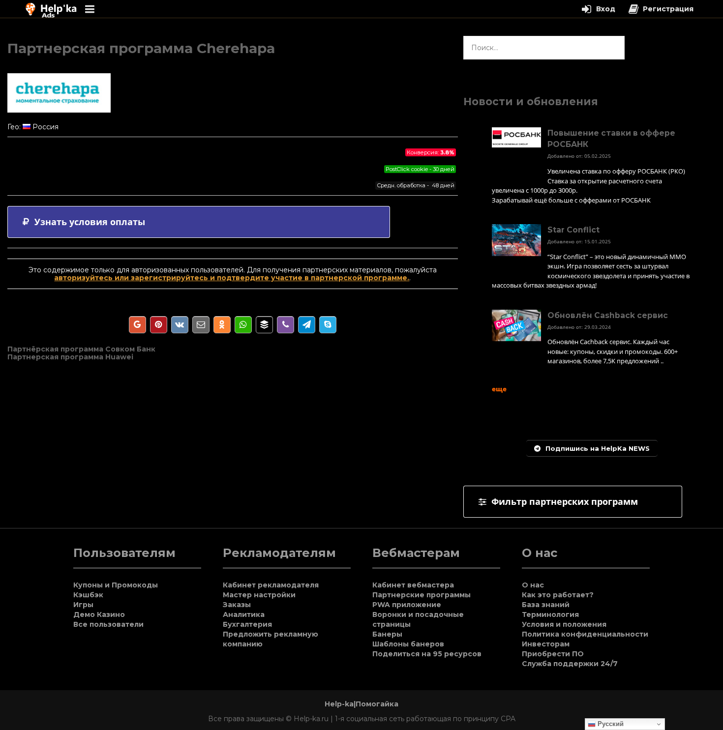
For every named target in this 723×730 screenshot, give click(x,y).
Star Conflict (573, 229)
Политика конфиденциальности (585, 634)
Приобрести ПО (553, 653)
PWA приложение (406, 604)
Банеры (387, 634)
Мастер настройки (259, 594)
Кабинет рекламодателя (271, 585)
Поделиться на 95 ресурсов (427, 653)
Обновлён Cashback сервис (607, 315)
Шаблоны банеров (408, 644)
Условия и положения (564, 624)
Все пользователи (108, 624)
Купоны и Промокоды (115, 585)
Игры (83, 604)
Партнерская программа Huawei (70, 356)
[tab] (199, 221)
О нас (533, 585)
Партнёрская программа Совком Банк (81, 349)
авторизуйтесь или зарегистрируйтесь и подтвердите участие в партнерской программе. (231, 277)
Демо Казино (99, 614)
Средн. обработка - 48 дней (415, 185)
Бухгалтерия (247, 624)
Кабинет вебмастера (413, 585)
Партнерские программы (421, 594)
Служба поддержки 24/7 (570, 663)
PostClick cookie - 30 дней (420, 169)
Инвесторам (546, 644)
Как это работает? (558, 594)
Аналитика (244, 614)
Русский (610, 724)
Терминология (550, 614)
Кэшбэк (88, 594)
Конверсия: (430, 152)
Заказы (237, 604)
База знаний (546, 604)
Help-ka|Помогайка (361, 704)
